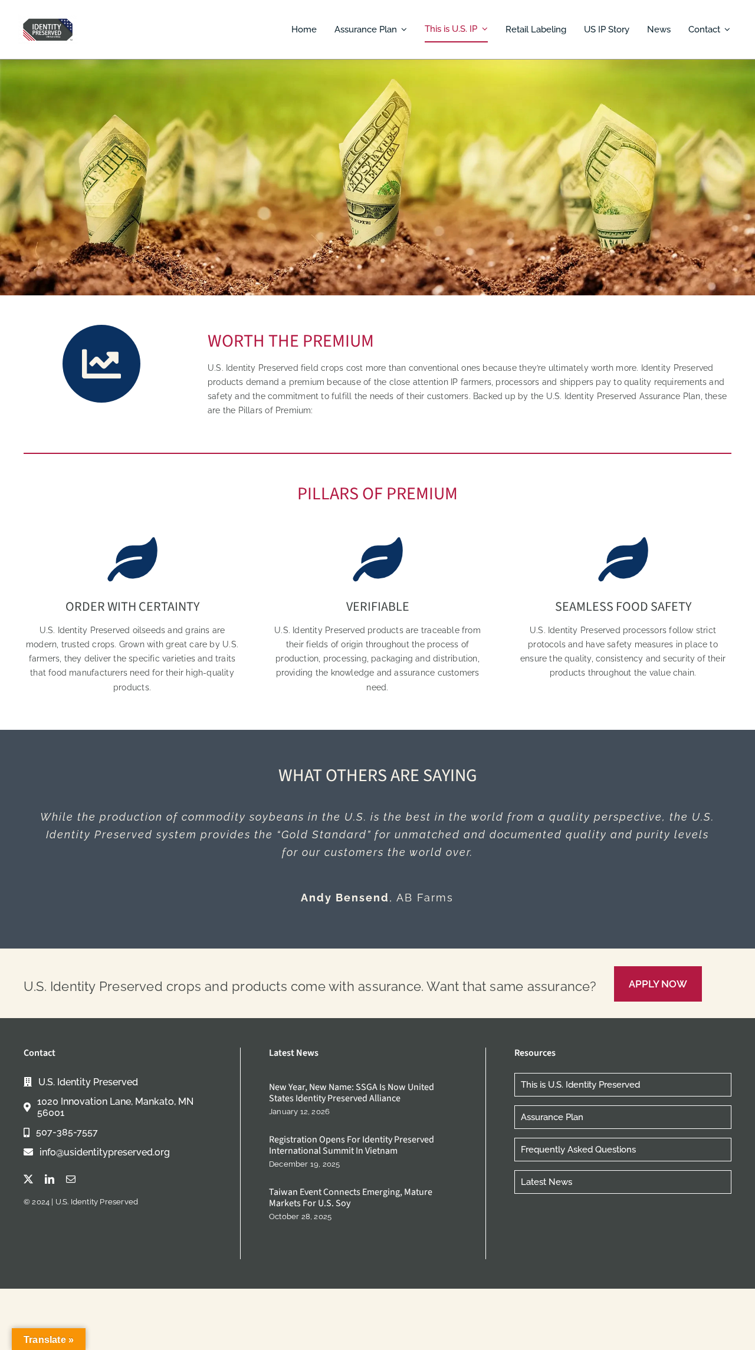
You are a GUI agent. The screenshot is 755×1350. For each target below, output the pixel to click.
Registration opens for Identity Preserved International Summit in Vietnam (351, 1145)
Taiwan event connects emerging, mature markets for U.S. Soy (350, 1198)
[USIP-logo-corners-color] (47, 19)
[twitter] (28, 1179)
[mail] (71, 1179)
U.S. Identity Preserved (97, 1201)
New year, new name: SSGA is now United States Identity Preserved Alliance (351, 1093)
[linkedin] (49, 1179)
